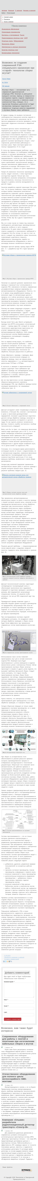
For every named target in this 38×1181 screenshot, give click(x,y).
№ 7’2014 (5, 82)
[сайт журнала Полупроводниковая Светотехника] (13, 1170)
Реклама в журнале (29, 10)
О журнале (18, 10)
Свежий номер (8, 17)
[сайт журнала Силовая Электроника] (19, 1167)
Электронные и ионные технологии (14, 47)
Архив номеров (8, 21)
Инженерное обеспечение (10, 29)
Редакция (11, 10)
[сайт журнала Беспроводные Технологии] (26, 1170)
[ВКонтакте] (4, 961)
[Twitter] (6, 961)
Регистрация (11, 13)
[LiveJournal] (11, 961)
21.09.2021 (7, 955)
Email (6, 1006)
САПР (26, 38)
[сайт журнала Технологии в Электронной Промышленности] (30, 1167)
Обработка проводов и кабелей (14, 957)
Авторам (4, 10)
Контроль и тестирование (10, 35)
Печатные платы (7, 41)
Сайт (5, 1012)
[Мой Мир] (9, 961)
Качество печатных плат (10, 50)
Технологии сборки (8, 44)
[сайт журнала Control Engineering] (7, 1173)
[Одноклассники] (8, 961)
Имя (6, 1000)
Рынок (22, 35)
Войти (3, 13)
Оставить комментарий (11, 959)
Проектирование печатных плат (12, 38)
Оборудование (18, 41)
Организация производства (11, 32)
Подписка (7, 19)
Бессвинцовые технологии (10, 53)
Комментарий (9, 982)
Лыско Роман (6, 79)
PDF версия (5, 86)
